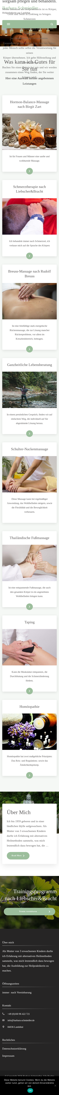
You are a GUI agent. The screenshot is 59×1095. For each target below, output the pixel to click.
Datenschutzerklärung (14, 1048)
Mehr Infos (24, 171)
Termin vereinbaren (28, 911)
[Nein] (55, 1085)
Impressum (8, 1055)
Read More (17, 856)
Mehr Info (25, 256)
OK (30, 1090)
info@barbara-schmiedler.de (21, 1020)
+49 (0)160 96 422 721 (19, 1014)
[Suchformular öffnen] (51, 24)
